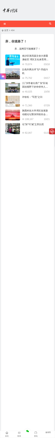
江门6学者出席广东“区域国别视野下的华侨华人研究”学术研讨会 (35, 87)
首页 (6, 30)
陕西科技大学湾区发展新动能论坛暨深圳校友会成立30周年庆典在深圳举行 (35, 114)
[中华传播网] (10, 10)
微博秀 (48, 432)
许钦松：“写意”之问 (32, 97)
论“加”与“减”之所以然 (33, 124)
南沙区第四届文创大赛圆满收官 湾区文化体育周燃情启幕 (35, 59)
